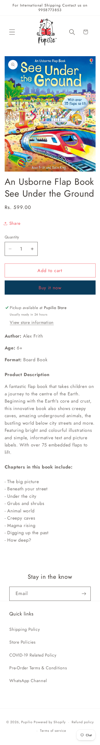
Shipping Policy (24, 629)
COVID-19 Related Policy (33, 655)
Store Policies (22, 642)
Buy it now (50, 287)
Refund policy (83, 722)
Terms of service (53, 730)
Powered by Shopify (50, 722)
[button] (12, 32)
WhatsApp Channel (28, 681)
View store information (32, 322)
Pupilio (27, 722)
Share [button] (14, 223)
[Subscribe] (83, 594)
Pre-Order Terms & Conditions (38, 668)
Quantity (12, 237)
